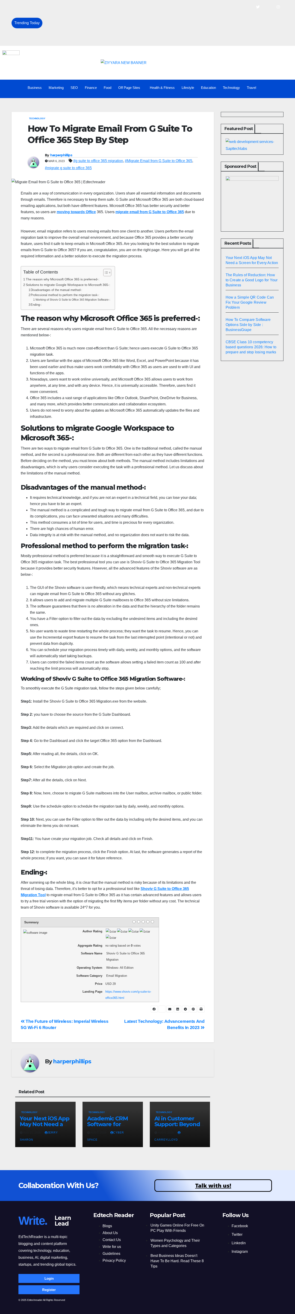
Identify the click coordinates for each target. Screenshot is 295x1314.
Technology (231, 88)
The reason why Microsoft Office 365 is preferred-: (62, 279)
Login (49, 1278)
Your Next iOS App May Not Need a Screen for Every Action (93, 7)
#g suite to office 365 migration (98, 161)
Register (49, 1290)
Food (107, 88)
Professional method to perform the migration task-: (65, 295)
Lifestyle (188, 88)
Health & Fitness (162, 88)
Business (35, 88)
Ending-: (36, 304)
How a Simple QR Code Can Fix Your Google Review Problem (96, 28)
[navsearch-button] (284, 87)
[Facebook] (247, 6)
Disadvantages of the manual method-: (56, 290)
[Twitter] (257, 6)
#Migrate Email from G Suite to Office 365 (158, 161)
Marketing (56, 88)
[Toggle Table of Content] (105, 272)
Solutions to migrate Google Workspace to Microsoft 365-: (68, 285)
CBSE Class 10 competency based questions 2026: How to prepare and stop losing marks (251, 347)
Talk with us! (213, 1185)
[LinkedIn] (268, 6)
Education (208, 88)
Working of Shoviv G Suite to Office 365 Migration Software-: (72, 299)
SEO (74, 88)
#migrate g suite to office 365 (68, 168)
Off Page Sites (129, 88)
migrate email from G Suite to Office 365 (149, 212)
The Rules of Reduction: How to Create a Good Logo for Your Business (103, 18)
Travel (251, 88)
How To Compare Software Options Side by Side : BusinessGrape (99, 38)
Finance (91, 88)
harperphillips (61, 155)
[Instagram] (278, 6)
